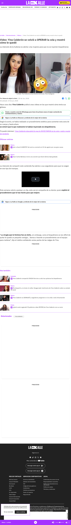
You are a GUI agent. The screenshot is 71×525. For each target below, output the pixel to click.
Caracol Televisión (13, 481)
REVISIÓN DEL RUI (28, 7)
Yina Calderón (18, 316)
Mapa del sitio (26, 494)
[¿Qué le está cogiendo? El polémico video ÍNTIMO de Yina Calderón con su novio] (5, 308)
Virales (12, 305)
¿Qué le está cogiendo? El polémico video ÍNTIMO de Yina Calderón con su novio (38, 307)
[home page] (35, 3)
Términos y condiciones (49, 489)
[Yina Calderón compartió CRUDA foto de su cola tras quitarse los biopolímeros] (5, 279)
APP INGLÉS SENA (53, 7)
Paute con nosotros (28, 492)
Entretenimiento (10, 35)
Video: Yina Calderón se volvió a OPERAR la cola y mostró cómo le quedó (42, 35)
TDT (24, 483)
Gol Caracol (12, 483)
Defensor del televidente (29, 481)
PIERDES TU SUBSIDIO (40, 7)
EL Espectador (13, 492)
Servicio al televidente (28, 479)
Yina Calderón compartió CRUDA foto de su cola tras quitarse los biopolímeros (37, 278)
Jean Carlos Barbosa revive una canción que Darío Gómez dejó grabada (35, 157)
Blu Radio (11, 486)
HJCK (10, 488)
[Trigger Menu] (2, 2)
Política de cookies (48, 487)
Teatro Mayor (12, 494)
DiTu (10, 490)
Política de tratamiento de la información (50, 484)
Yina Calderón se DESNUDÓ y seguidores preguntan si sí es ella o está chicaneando (39, 297)
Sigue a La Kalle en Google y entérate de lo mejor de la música (25, 202)
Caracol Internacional (14, 496)
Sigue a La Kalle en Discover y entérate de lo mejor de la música (26, 118)
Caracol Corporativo (14, 498)
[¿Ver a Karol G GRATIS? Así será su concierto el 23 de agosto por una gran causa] (5, 148)
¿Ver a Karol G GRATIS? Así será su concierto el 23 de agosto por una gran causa (38, 147)
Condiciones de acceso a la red (51, 479)
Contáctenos (26, 488)
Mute (53, 522)
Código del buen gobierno (29, 486)
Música (19, 35)
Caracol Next (12, 501)
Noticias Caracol (13, 479)
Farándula (13, 276)
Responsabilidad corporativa (50, 481)
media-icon (35, 522)
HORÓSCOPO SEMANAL (15, 7)
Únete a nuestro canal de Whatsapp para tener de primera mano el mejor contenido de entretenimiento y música (33, 112)
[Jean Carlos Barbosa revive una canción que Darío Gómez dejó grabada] (5, 157)
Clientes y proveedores (29, 490)
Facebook (63, 99)
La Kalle (2, 35)
